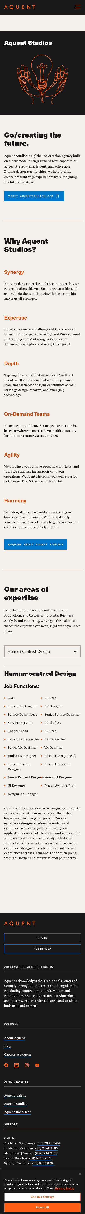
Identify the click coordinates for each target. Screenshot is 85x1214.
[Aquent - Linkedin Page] (16, 1066)
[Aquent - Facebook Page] (6, 1066)
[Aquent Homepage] (19, 8)
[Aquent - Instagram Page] (27, 1066)
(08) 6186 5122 (40, 1158)
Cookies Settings (42, 1197)
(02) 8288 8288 (43, 1163)
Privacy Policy (64, 1188)
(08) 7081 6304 (48, 1143)
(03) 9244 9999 (46, 1153)
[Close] (80, 1174)
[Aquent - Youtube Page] (37, 1066)
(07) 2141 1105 (46, 1148)
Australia (42, 949)
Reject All (42, 1207)
